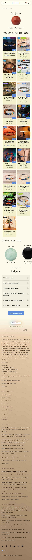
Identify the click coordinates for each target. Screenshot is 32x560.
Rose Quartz (15, 515)
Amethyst (4, 517)
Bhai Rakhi (19, 532)
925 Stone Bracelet (21, 460)
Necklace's (14, 496)
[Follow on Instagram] (7, 546)
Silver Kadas (23, 439)
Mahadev (28, 456)
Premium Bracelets (21, 484)
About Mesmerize (6, 398)
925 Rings (13, 460)
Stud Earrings (13, 445)
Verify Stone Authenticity (5, 418)
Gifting (13, 540)
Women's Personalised (7, 493)
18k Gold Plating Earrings (17, 487)
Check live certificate (16, 313)
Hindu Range (5, 453)
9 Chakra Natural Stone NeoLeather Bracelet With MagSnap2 (9, 76)
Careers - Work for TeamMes (6, 414)
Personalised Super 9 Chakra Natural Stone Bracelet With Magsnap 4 (9, 209)
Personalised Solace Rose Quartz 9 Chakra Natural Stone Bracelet (24, 53)
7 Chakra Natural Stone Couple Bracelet (23, 164)
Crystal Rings (13, 477)
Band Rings (26, 434)
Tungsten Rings (5, 436)
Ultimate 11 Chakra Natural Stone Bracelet (23, 75)
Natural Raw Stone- (6, 525)
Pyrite (20, 515)
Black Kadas (16, 439)
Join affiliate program (7, 395)
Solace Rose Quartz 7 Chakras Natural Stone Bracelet (9, 186)
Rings (23, 448)
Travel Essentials (6, 537)
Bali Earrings (20, 445)
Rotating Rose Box (6, 540)
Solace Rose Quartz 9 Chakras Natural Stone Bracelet (23, 186)
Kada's (19, 448)
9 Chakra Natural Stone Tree (9, 232)
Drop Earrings (17, 489)
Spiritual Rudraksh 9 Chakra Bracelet (9, 120)
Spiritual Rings (21, 436)
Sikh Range (26, 451)
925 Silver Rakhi (5, 534)
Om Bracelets (24, 507)
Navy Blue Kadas (18, 441)
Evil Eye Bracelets (16, 482)
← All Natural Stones (7, 8)
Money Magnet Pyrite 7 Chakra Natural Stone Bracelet (23, 99)
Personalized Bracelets (20, 442)
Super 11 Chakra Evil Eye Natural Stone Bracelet (9, 53)
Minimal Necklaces (6, 429)
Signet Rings (19, 434)
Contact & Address (7, 410)
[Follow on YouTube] (14, 546)
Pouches (12, 537)
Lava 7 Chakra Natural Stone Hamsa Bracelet (9, 98)
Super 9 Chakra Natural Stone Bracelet (23, 120)
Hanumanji (22, 456)
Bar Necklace (18, 520)
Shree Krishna (17, 458)
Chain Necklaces (15, 427)
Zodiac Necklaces (6, 475)
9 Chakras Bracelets (16, 509)
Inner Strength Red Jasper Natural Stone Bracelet (9, 142)
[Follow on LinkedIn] (18, 546)
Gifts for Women (6, 499)
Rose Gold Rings (9, 479)
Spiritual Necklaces (17, 429)
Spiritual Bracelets (11, 511)
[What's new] (26, 3)
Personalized (12, 453)
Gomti (8, 517)
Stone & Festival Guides (8, 401)
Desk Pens (14, 529)
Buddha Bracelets (6, 507)
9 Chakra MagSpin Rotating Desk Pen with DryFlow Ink (23, 142)
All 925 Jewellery (6, 460)
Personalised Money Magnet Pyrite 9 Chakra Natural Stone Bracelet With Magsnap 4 (23, 209)
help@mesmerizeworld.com (14, 380)
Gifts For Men (5, 463)
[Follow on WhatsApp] (22, 546)
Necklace (14, 448)
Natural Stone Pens (6, 529)
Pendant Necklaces (25, 427)
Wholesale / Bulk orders (8, 392)
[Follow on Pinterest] (10, 546)
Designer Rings (14, 436)
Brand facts (4, 386)
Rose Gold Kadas (9, 441)
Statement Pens (21, 529)
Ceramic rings (12, 434)
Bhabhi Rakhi (26, 532)
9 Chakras (13, 517)
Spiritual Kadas (10, 442)
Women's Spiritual (6, 496)
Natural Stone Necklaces (8, 520)
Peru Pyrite (14, 525)
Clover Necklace (17, 471)
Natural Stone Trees (6, 515)
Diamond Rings (20, 477)
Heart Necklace (26, 475)
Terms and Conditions (7, 407)
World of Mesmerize (17, 555)
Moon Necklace (26, 520)
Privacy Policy (5, 404)
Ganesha (4, 458)
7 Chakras (24, 515)
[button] (2, 3)
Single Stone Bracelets (7, 512)
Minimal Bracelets (11, 484)
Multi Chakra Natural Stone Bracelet (9, 164)
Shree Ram (10, 458)
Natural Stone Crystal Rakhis (9, 532)
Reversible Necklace (16, 475)
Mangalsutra (25, 496)
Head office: (5, 362)
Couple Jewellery (15, 499)
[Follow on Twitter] (3, 546)
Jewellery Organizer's (20, 537)
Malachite (13, 526)
